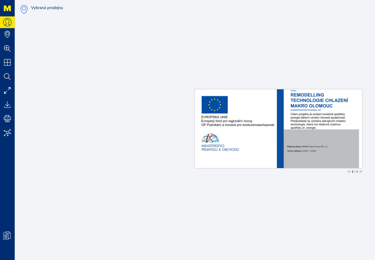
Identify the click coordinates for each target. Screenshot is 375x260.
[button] (7, 48)
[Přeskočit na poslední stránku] (361, 171)
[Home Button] (7, 8)
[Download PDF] (7, 104)
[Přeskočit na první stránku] (349, 171)
